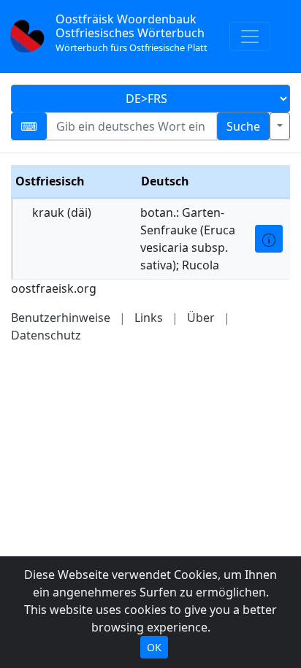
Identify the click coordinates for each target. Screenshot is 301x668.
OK (154, 647)
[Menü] (249, 36)
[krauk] (269, 239)
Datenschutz (46, 335)
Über (201, 318)
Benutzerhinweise (60, 318)
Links (148, 318)
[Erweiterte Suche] (280, 126)
